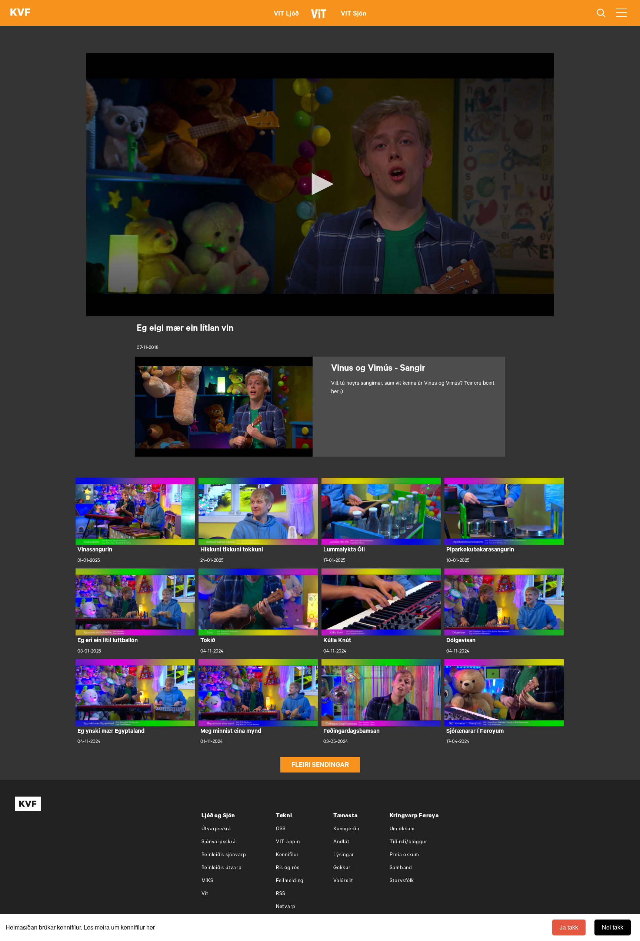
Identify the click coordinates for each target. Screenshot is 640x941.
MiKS (207, 881)
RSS (281, 894)
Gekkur (342, 868)
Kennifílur (287, 855)
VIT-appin (288, 842)
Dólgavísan (461, 641)
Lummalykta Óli (344, 550)
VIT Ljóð (286, 14)
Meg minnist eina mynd (230, 731)
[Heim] (20, 13)
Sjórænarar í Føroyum (475, 731)
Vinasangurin (94, 550)
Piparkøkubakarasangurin (480, 550)
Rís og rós (288, 868)
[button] (320, 184)
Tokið (207, 641)
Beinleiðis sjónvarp (223, 855)
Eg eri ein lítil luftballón (107, 641)
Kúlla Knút (337, 641)
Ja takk (569, 927)
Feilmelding (290, 881)
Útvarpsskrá (216, 829)
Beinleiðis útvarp (221, 868)
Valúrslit (343, 881)
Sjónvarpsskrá (218, 842)
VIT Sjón (353, 14)
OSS (281, 829)
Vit (205, 894)
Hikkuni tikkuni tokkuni (231, 550)
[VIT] (320, 17)
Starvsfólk (402, 881)
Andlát (341, 842)
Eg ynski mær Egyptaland (110, 731)
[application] (319, 184)
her (150, 927)
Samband (401, 868)
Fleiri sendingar (320, 766)
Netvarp (286, 907)
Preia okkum (404, 855)
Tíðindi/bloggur (408, 842)
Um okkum (402, 829)
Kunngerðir (346, 829)
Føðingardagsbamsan (351, 731)
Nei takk (612, 927)
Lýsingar (343, 855)
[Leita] (601, 13)
